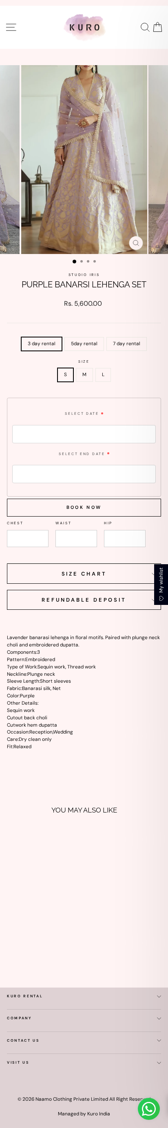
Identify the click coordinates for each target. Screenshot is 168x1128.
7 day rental (126, 343)
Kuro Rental (25, 996)
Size (83, 361)
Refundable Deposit (84, 599)
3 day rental (41, 343)
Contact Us (23, 1040)
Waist (63, 523)
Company (19, 1018)
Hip (108, 523)
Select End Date (82, 453)
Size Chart (84, 573)
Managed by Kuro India (84, 1113)
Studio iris (84, 274)
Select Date (82, 413)
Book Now (84, 507)
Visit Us (18, 1062)
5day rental (84, 343)
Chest (15, 523)
